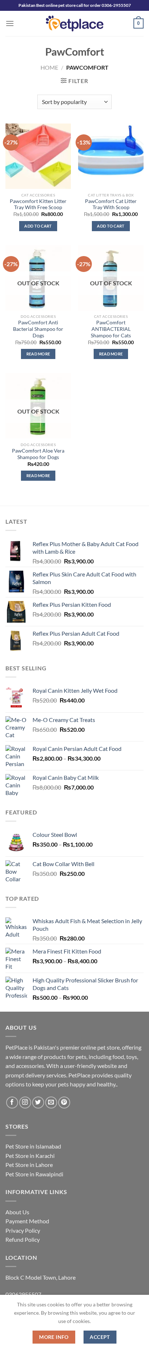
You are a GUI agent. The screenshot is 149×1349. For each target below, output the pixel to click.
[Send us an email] (51, 1102)
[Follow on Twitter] (38, 1102)
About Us (17, 1212)
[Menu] (9, 23)
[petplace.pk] (75, 23)
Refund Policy (22, 1239)
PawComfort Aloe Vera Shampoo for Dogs (38, 454)
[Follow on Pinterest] (64, 1102)
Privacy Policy (22, 1230)
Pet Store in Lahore (29, 1164)
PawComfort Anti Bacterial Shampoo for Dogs (38, 329)
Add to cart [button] (38, 226)
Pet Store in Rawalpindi (34, 1174)
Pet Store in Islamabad (33, 1146)
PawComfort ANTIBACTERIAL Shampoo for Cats (111, 329)
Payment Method (27, 1221)
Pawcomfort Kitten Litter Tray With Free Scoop (38, 204)
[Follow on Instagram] (25, 1102)
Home (49, 67)
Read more (38, 353)
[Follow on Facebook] (12, 1102)
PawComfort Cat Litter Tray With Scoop (111, 204)
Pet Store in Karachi (30, 1155)
